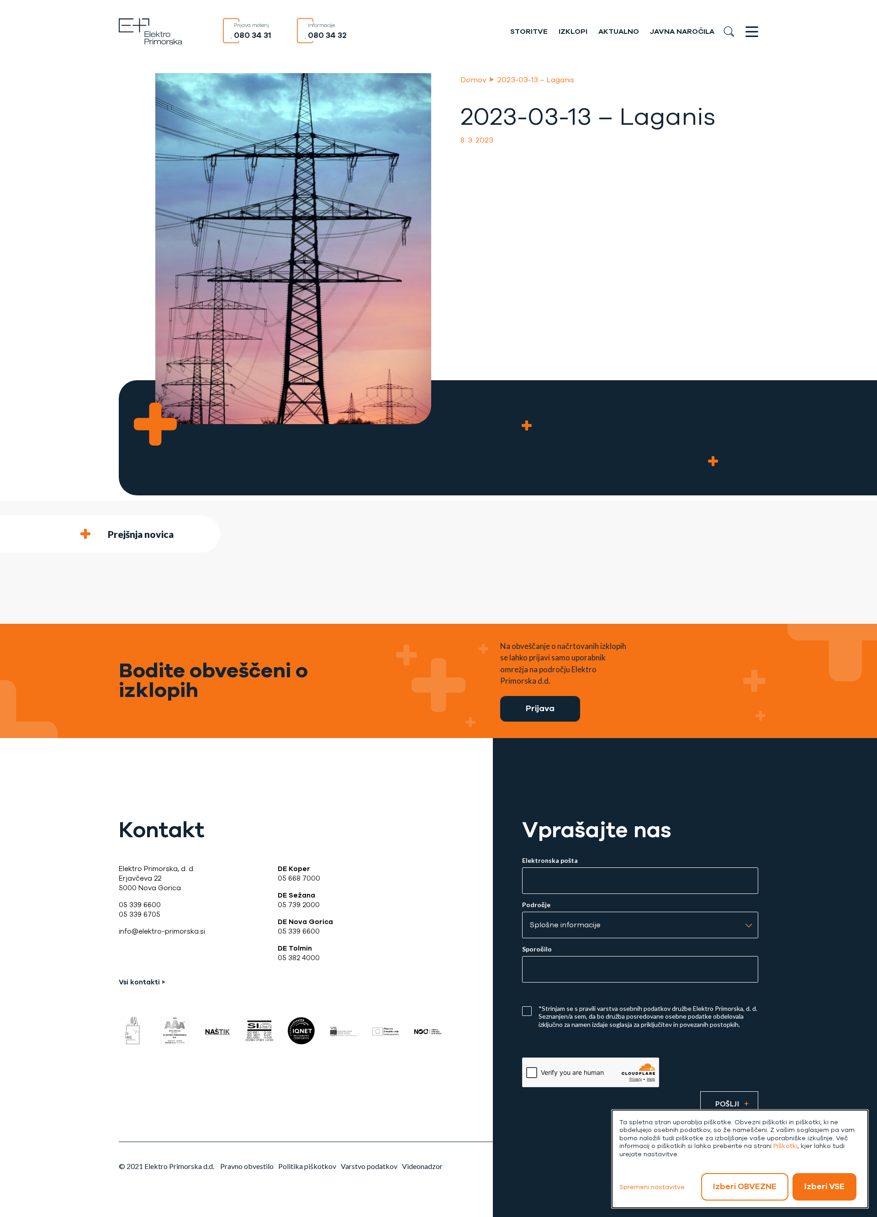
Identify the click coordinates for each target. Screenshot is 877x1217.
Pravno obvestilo (247, 1166)
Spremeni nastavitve (652, 1187)
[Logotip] (151, 30)
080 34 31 (252, 35)
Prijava (540, 708)
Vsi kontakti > (142, 982)
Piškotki (785, 1146)
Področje (536, 905)
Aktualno (618, 32)
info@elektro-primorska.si (162, 931)
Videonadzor (422, 1166)
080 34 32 (327, 35)
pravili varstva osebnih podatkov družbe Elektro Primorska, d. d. (668, 1008)
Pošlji (727, 1104)
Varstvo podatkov (369, 1166)
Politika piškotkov (307, 1166)
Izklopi (573, 32)
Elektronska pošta (550, 860)
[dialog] (740, 1159)
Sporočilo (537, 949)
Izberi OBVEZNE (745, 1186)
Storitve (529, 32)
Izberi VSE (824, 1186)
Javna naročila (682, 32)
